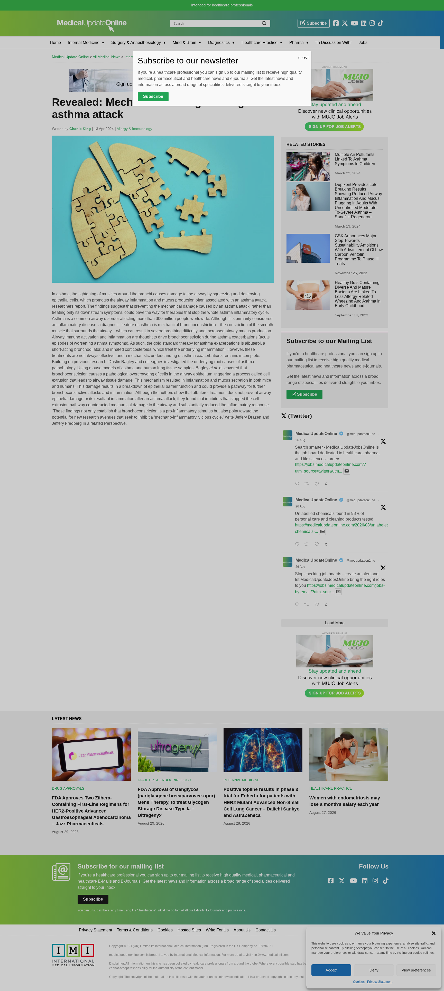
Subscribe (153, 96)
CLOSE (303, 58)
